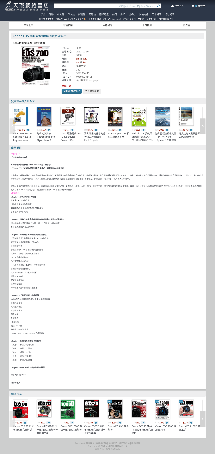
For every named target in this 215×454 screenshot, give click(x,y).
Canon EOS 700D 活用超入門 (165, 427)
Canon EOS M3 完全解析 (118, 427)
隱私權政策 (124, 443)
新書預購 (68, 25)
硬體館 (92, 14)
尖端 (78, 48)
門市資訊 (156, 14)
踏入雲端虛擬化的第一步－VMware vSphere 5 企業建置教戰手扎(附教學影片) (165, 140)
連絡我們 (112, 443)
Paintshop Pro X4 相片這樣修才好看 (118, 135)
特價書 (186, 25)
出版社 (132, 14)
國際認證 (104, 14)
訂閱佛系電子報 (166, 18)
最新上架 (28, 25)
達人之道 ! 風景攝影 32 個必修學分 (189, 135)
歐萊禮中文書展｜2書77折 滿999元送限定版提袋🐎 (62, 18)
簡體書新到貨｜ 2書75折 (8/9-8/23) (104, 18)
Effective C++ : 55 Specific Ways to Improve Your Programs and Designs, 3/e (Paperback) (22, 141)
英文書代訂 (151, 18)
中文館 (60, 14)
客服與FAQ (101, 443)
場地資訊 (169, 14)
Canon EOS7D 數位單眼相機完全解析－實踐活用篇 (47, 429)
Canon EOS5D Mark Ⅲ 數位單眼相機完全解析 (142, 429)
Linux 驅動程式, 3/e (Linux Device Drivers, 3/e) (71, 137)
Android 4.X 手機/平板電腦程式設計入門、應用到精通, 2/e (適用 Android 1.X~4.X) (142, 140)
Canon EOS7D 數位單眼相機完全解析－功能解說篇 (94, 429)
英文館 (71, 14)
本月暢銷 (147, 25)
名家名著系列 (129, 18)
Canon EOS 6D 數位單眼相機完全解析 (23, 427)
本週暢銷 (107, 25)
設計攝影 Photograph (87, 80)
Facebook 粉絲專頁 (84, 443)
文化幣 (141, 18)
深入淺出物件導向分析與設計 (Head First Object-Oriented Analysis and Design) (94, 140)
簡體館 (81, 14)
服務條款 (135, 443)
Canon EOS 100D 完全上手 (189, 427)
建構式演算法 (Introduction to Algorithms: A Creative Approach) (47, 138)
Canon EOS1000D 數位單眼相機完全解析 (71, 427)
